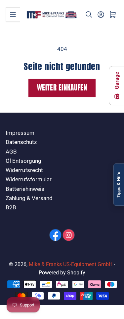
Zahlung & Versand (29, 198)
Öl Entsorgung (23, 161)
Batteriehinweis (25, 189)
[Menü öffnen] (13, 14)
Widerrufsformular (29, 179)
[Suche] (89, 14)
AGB (11, 152)
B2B (11, 207)
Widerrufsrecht (24, 170)
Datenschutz (21, 142)
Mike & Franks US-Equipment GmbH (70, 264)
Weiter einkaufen (62, 88)
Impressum (20, 133)
